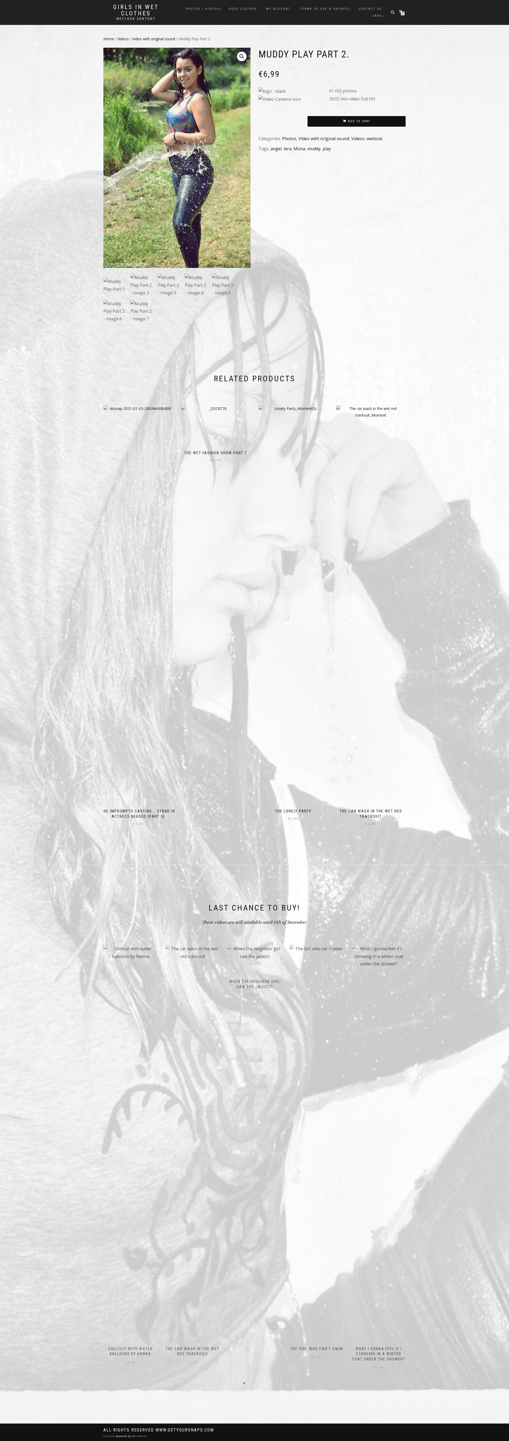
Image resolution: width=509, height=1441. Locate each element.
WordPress (139, 1436)
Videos (123, 38)
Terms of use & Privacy (324, 9)
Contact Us (370, 9)
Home (108, 38)
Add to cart (359, 121)
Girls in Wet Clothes (136, 10)
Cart (377, 15)
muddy (314, 149)
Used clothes (243, 9)
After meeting (378, 981)
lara (287, 149)
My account (278, 9)
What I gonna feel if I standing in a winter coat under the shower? (316, 1354)
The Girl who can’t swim (254, 1349)
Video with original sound (153, 38)
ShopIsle (109, 1436)
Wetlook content (136, 19)
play (327, 149)
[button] (242, 56)
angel (276, 149)
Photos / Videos (202, 9)
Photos (289, 139)
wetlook (375, 139)
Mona (299, 149)
